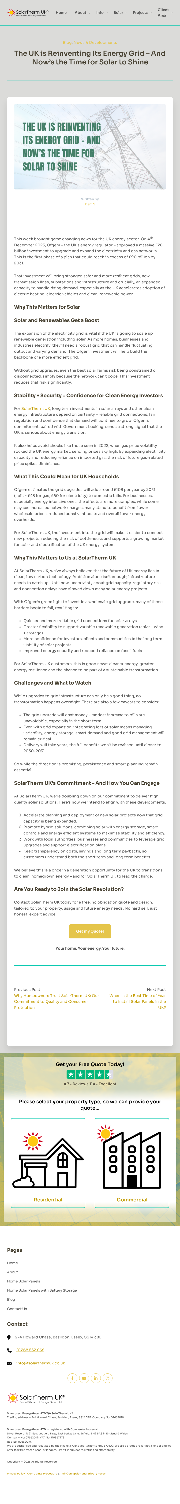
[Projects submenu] (151, 13)
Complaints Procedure (42, 1473)
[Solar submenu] (126, 13)
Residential (48, 1200)
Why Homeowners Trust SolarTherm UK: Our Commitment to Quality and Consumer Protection (56, 1001)
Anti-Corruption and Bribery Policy (82, 1473)
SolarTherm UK (35, 408)
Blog (67, 42)
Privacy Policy (16, 1473)
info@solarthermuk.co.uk (40, 1363)
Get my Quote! (90, 931)
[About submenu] (89, 13)
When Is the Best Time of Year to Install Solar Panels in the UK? (137, 1001)
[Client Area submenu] (172, 13)
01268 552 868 (30, 1350)
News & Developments (95, 42)
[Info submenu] (107, 13)
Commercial (132, 1200)
